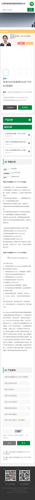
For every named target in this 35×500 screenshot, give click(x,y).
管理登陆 (25, 492)
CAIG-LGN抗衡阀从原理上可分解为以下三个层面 (16, 150)
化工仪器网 (18, 492)
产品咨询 (10, 107)
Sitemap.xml (10, 492)
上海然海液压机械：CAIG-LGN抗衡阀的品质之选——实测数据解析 (16, 133)
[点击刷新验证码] (18, 431)
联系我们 (25, 107)
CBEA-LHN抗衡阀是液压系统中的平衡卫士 (16, 142)
